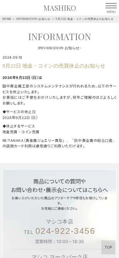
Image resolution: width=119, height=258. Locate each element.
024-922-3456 (65, 231)
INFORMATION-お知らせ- (33, 18)
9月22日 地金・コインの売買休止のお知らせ (85, 18)
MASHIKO (59, 8)
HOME (7, 18)
